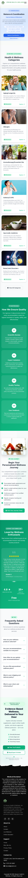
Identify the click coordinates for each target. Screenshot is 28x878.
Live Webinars (7, 832)
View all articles (14, 38)
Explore (21, 104)
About (5, 826)
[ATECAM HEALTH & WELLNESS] (3, 2)
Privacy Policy (8, 848)
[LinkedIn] (12, 818)
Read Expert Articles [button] (15, 752)
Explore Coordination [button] (13, 35)
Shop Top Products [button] (14, 747)
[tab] (12, 581)
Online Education (8, 834)
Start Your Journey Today (14, 510)
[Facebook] (5, 818)
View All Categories (15, 288)
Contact (6, 829)
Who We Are (7, 845)
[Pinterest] (8, 818)
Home (5, 842)
